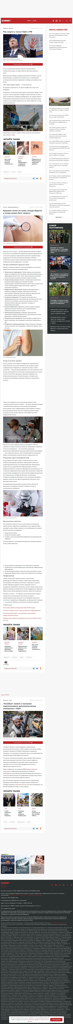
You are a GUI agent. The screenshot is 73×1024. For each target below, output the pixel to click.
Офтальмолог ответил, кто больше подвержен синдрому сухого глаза (22, 650)
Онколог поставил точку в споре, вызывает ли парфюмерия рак (21, 610)
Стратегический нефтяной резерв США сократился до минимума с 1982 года (58, 191)
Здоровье (6, 657)
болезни (6, 172)
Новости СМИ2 (5, 695)
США (19, 172)
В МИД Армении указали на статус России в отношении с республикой (58, 198)
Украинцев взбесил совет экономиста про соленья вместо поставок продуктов (58, 136)
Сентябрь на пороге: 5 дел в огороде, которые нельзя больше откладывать (59, 301)
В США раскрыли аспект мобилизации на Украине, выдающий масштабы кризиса (59, 205)
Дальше (59, 217)
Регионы (34, 156)
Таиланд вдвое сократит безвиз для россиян (22, 814)
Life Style (28, 657)
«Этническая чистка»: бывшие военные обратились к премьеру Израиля (59, 165)
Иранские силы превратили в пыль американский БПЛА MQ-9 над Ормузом (59, 148)
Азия (5, 808)
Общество (7, 156)
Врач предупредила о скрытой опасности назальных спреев (23, 164)
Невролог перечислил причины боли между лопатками (8, 649)
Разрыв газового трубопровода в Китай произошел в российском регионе (59, 177)
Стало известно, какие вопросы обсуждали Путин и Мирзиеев (8, 815)
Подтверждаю (56, 1019)
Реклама (3, 887)
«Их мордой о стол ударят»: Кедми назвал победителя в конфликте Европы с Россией (59, 276)
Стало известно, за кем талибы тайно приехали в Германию (36, 815)
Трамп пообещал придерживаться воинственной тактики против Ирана (58, 47)
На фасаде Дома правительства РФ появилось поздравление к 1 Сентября (59, 122)
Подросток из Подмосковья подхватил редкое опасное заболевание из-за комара (36, 163)
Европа (34, 808)
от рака (12, 135)
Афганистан (21, 822)
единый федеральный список (59, 923)
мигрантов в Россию (21, 784)
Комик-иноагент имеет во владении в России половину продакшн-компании (57, 129)
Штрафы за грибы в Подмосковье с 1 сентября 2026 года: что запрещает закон (59, 250)
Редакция (3, 885)
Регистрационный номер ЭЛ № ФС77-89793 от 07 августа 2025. (26, 895)
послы (13, 172)
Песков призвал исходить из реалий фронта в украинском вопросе (58, 212)
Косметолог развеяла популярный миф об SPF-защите (19, 608)
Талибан (12, 822)
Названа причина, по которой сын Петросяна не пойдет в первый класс (59, 110)
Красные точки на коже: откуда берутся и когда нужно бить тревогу (60, 328)
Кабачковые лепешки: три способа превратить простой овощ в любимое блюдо (59, 311)
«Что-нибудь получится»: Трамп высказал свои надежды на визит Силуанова (59, 35)
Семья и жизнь (54, 245)
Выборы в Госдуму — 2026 (31, 21)
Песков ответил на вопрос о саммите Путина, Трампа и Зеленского (58, 184)
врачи (21, 657)
